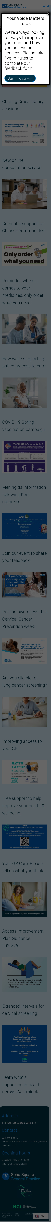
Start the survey (20, 78)
